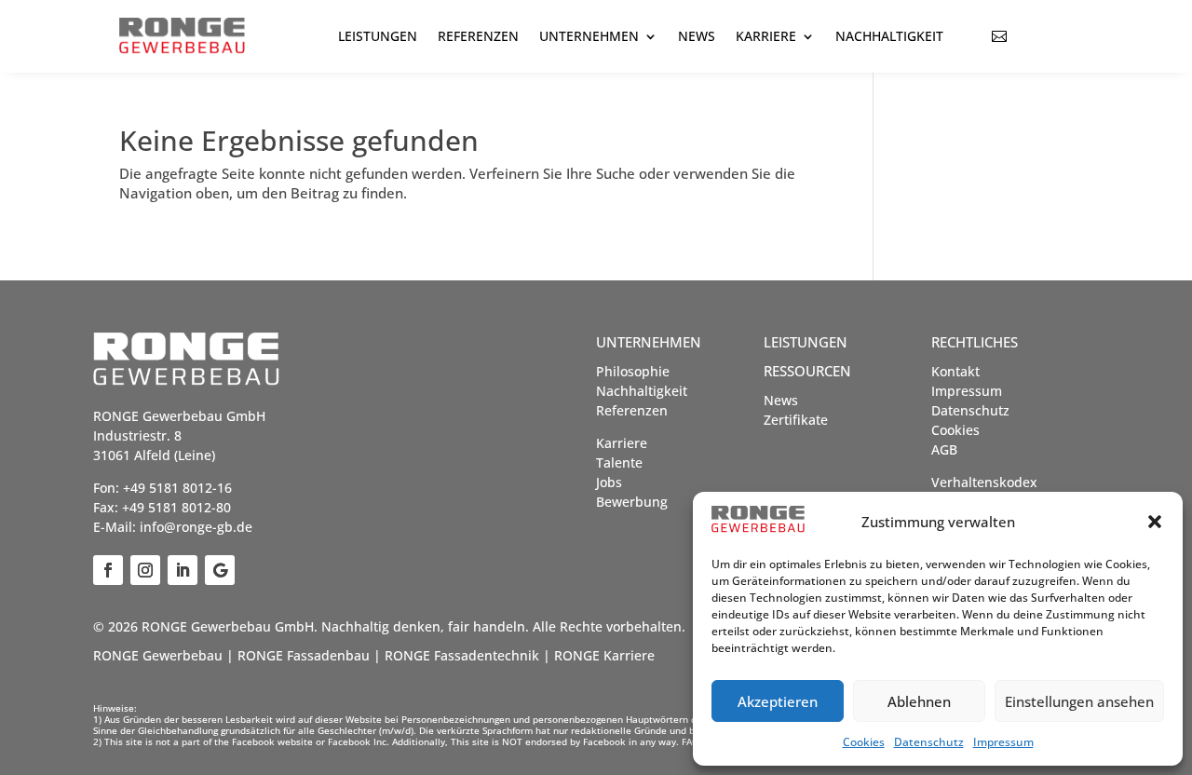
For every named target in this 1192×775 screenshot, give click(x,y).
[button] (1154, 521)
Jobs (609, 482)
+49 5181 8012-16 (177, 487)
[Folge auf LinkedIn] (182, 570)
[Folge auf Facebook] (108, 570)
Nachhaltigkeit (889, 36)
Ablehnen (919, 701)
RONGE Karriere (604, 655)
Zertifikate (796, 419)
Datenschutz (929, 742)
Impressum (1003, 742)
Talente (619, 462)
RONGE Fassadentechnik (462, 655)
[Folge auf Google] (220, 570)
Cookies (864, 742)
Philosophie (633, 371)
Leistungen (377, 36)
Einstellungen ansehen (1079, 701)
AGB (944, 449)
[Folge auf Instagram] (145, 570)
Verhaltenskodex (984, 482)
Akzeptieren (778, 701)
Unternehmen (589, 36)
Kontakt (955, 371)
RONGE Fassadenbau (303, 655)
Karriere (766, 36)
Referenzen (478, 36)
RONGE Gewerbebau (158, 655)
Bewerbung (632, 501)
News (696, 36)
